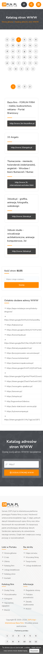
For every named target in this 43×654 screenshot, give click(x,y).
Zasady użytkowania (28, 603)
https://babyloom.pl (15, 325)
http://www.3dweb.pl (21, 216)
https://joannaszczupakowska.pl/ (20, 363)
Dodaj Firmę (9, 590)
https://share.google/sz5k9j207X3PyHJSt (24, 330)
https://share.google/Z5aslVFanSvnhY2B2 (24, 381)
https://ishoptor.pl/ (14, 396)
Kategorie (8, 598)
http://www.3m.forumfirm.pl (22, 123)
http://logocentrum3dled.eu (18, 401)
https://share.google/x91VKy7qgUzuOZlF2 (22, 419)
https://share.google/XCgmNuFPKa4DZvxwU (23, 376)
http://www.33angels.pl (21, 147)
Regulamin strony (32, 590)
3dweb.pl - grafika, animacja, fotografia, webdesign (17, 202)
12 (36, 642)
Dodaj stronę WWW (23, 472)
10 (24, 642)
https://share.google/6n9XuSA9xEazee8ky (22, 320)
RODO (28, 609)
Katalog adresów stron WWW (27, 22)
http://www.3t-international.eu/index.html (22, 184)
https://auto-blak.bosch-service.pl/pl (22, 406)
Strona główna (7, 22)
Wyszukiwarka (10, 594)
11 (30, 642)
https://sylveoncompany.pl (17, 411)
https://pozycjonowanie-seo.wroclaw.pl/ (23, 353)
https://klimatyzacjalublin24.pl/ (19, 348)
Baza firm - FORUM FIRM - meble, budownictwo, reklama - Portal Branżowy (21, 108)
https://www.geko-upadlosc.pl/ (20, 386)
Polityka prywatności (28, 596)
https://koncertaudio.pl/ (16, 335)
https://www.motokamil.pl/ (18, 358)
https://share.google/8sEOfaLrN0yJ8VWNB (22, 343)
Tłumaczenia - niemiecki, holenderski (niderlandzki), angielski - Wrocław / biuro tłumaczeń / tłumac (21, 167)
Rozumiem (34, 651)
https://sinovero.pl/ (14, 391)
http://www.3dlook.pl (21, 251)
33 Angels (13, 137)
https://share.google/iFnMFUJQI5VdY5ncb (24, 368)
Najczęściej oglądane (7, 604)
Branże (7, 610)
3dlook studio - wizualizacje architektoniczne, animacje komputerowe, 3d (21, 235)
